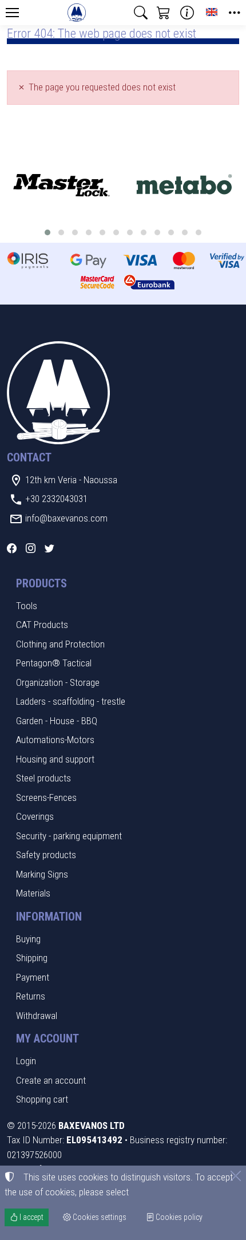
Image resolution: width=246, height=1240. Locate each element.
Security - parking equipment (69, 836)
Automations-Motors (55, 739)
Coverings (35, 816)
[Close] (235, 1176)
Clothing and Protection (60, 644)
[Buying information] (187, 12)
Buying (28, 939)
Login (26, 1061)
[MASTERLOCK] (61, 186)
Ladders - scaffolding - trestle (70, 701)
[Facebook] (12, 548)
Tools (26, 605)
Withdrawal (36, 1015)
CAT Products (42, 624)
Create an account (51, 1080)
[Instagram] (30, 548)
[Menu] (12, 13)
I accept (30, 1217)
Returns (30, 996)
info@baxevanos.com (66, 518)
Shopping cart (42, 1099)
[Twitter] (49, 548)
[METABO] (184, 186)
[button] (140, 13)
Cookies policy (178, 1217)
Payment (32, 977)
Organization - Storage (58, 682)
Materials (33, 893)
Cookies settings (98, 1217)
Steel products (43, 778)
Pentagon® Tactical (54, 663)
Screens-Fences (46, 797)
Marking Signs (42, 874)
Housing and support (55, 759)
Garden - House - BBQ (56, 720)
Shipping (31, 957)
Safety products (46, 854)
